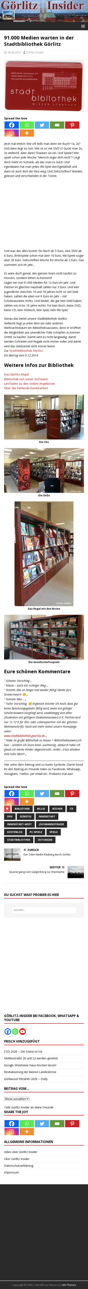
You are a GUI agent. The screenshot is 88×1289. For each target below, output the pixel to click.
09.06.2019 (14, 52)
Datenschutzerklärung (18, 1166)
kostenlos (14, 832)
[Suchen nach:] (44, 910)
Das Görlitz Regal (16, 374)
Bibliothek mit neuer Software (26, 379)
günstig (25, 816)
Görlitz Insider (35, 52)
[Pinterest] (72, 125)
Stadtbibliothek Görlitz (26, 351)
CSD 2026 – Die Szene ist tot (23, 1051)
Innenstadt (47, 816)
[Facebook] (12, 125)
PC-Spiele (36, 832)
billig (41, 808)
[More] (27, 133)
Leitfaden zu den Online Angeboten (29, 383)
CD (71, 808)
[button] (82, 26)
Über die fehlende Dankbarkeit (26, 388)
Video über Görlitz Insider (20, 1152)
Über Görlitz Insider (16, 1159)
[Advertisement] (44, 215)
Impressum (11, 1172)
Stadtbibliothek (18, 840)
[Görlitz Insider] (44, 19)
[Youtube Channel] (22, 1031)
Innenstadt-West (19, 824)
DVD (9, 816)
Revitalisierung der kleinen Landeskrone (30, 1072)
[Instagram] (12, 133)
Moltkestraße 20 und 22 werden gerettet (31, 1058)
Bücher (57, 808)
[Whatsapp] (27, 125)
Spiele (54, 832)
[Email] (57, 125)
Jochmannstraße (51, 824)
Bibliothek (22, 808)
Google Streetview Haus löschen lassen (30, 1065)
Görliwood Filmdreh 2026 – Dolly (25, 1079)
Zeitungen (45, 840)
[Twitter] (42, 125)
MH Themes (69, 1285)
